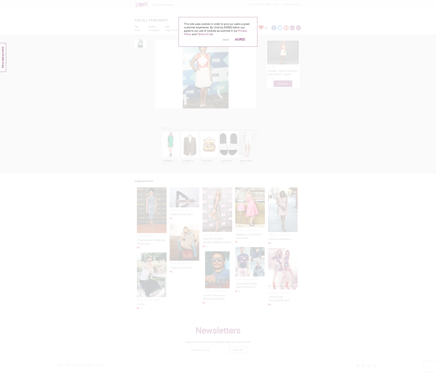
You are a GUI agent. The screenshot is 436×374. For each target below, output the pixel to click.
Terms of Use (205, 34)
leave (226, 39)
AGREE (240, 39)
